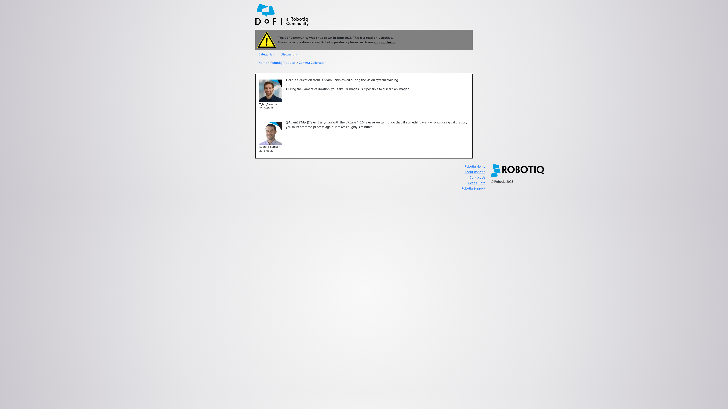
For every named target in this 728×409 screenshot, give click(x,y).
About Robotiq (474, 172)
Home (262, 63)
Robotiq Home (474, 166)
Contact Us (477, 177)
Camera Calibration (312, 63)
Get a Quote (476, 183)
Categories (266, 54)
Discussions (289, 54)
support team (384, 42)
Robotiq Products (283, 63)
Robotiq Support (473, 188)
